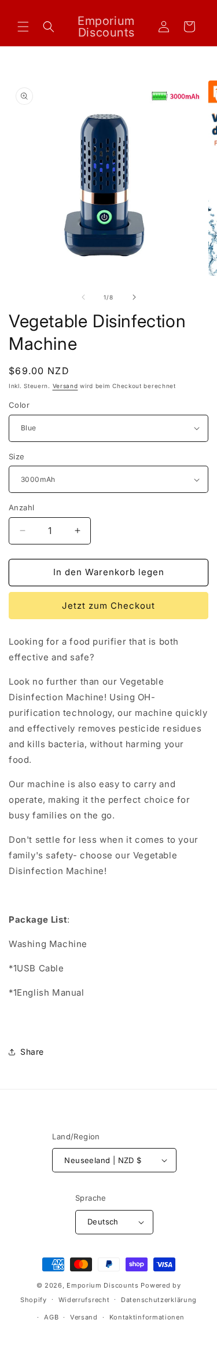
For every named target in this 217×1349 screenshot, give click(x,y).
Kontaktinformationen (147, 1317)
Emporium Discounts (103, 1285)
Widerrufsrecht (84, 1300)
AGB (51, 1317)
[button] (23, 26)
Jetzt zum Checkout (108, 605)
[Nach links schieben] (83, 297)
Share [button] (32, 1051)
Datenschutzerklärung (159, 1300)
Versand (65, 385)
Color (19, 405)
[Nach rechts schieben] (134, 297)
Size (17, 456)
